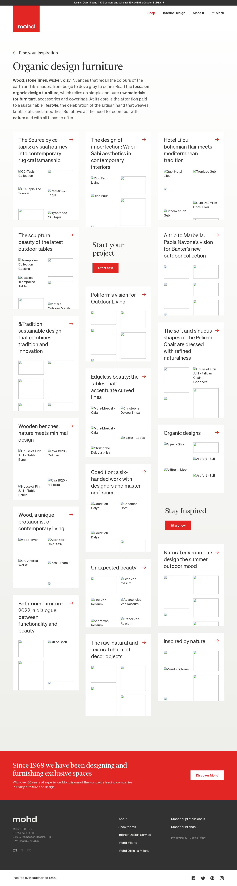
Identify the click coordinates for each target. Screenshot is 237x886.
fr (29, 850)
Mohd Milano (127, 843)
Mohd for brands (183, 827)
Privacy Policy (179, 838)
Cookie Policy (198, 838)
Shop (151, 13)
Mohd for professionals (188, 819)
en (15, 850)
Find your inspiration (38, 53)
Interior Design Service (134, 835)
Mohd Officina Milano (134, 851)
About (123, 819)
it (21, 850)
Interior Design (174, 13)
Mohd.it (198, 13)
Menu (220, 13)
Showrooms (127, 827)
